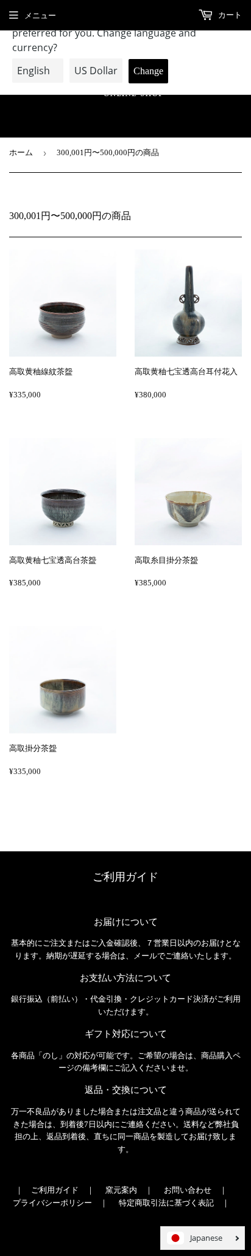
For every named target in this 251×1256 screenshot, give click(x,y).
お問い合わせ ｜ (195, 1190)
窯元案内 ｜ (129, 1190)
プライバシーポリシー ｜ (60, 1202)
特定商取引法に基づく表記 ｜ (174, 1202)
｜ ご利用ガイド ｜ (54, 1190)
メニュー (40, 15)
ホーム (21, 152)
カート (229, 14)
